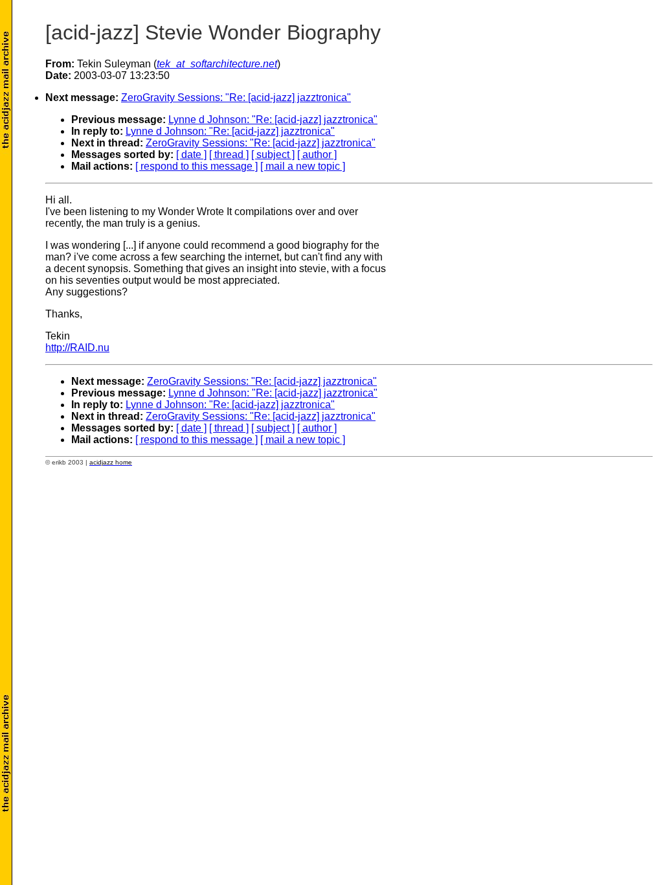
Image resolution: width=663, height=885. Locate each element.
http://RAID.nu (77, 347)
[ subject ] (273, 154)
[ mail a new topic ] (302, 166)
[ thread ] (229, 154)
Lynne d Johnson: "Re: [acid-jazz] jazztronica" (272, 119)
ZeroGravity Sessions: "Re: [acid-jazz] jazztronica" (236, 97)
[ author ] (317, 154)
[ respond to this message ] (196, 166)
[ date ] (191, 154)
